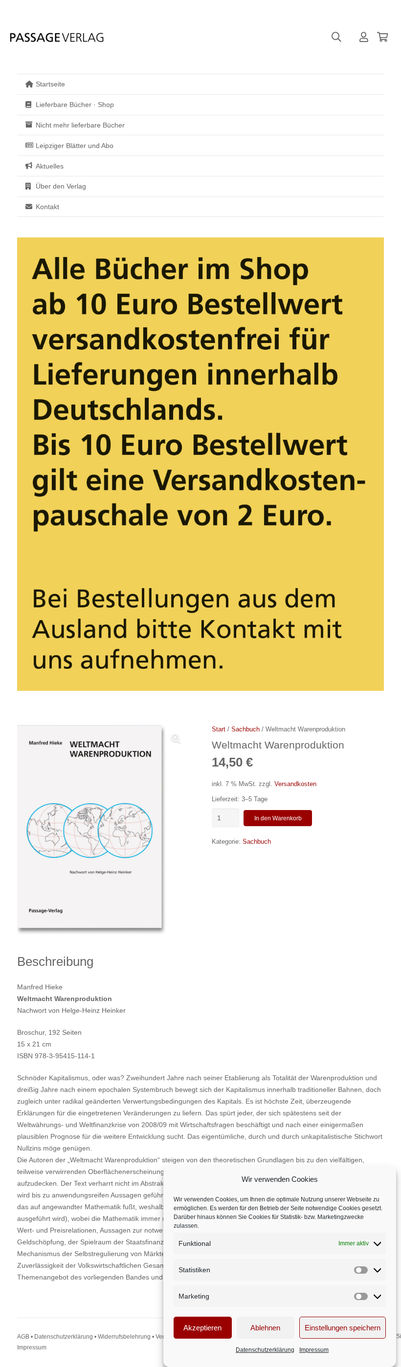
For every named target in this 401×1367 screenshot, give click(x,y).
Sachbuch (245, 729)
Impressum (314, 1349)
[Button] (364, 37)
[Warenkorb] (382, 37)
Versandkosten (295, 784)
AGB (23, 1336)
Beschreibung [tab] (55, 961)
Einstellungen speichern (342, 1328)
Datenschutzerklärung (265, 1349)
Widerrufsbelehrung (124, 1336)
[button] (336, 37)
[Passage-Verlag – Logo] (56, 37)
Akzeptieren (202, 1328)
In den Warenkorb (278, 818)
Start (218, 729)
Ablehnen (265, 1328)
